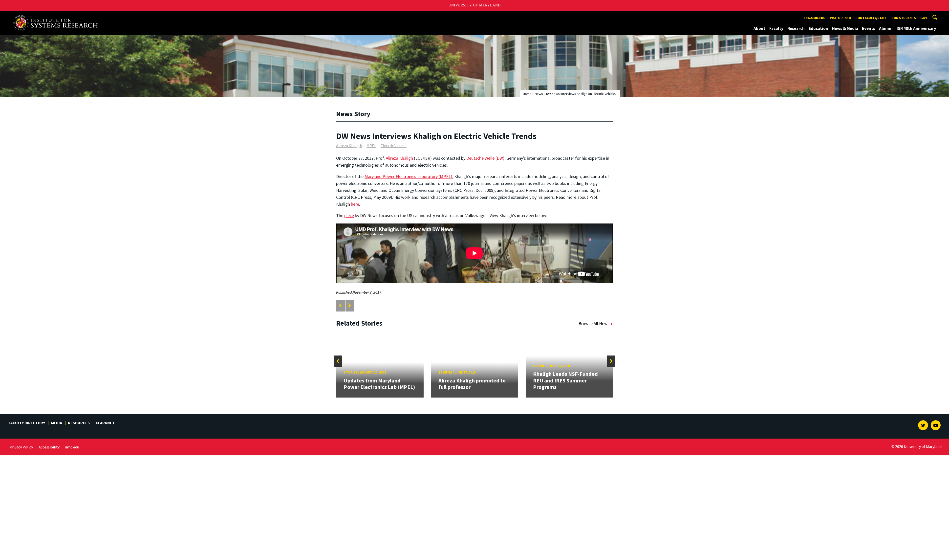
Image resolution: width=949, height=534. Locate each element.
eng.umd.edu (814, 18)
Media (56, 422)
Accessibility (49, 447)
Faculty (776, 28)
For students (904, 18)
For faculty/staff (871, 18)
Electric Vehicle (394, 145)
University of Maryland (475, 5)
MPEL (371, 145)
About (759, 28)
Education (818, 28)
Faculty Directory (27, 422)
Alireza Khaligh (349, 145)
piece (349, 215)
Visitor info (840, 18)
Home (527, 93)
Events (868, 28)
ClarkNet (105, 422)
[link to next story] (349, 305)
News (539, 93)
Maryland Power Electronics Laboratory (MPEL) (408, 176)
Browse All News (594, 323)
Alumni (886, 28)
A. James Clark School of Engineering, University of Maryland (57, 15)
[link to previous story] (340, 305)
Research (796, 28)
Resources (79, 422)
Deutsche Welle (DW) (485, 158)
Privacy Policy (21, 447)
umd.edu (72, 447)
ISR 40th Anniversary (916, 28)
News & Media (845, 28)
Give (923, 18)
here (355, 204)
